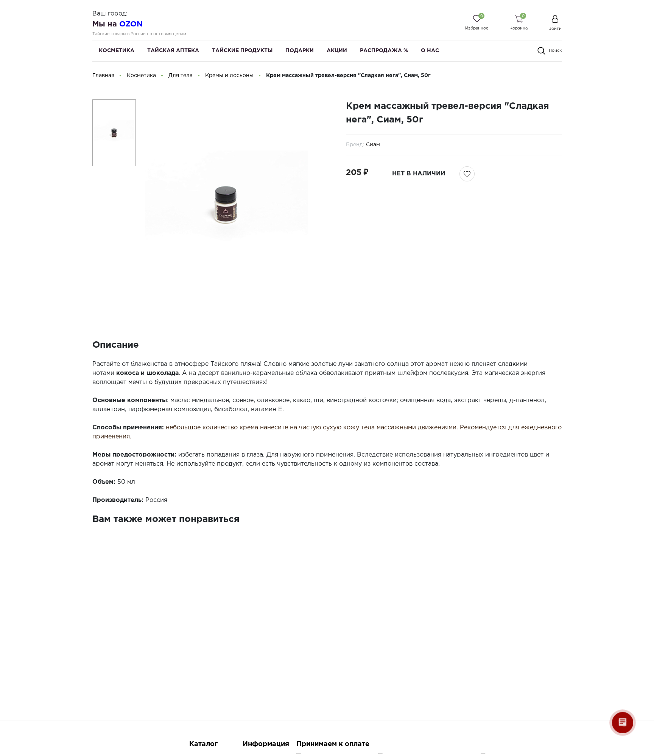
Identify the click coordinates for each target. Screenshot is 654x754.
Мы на (117, 24)
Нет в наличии (418, 174)
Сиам (373, 144)
